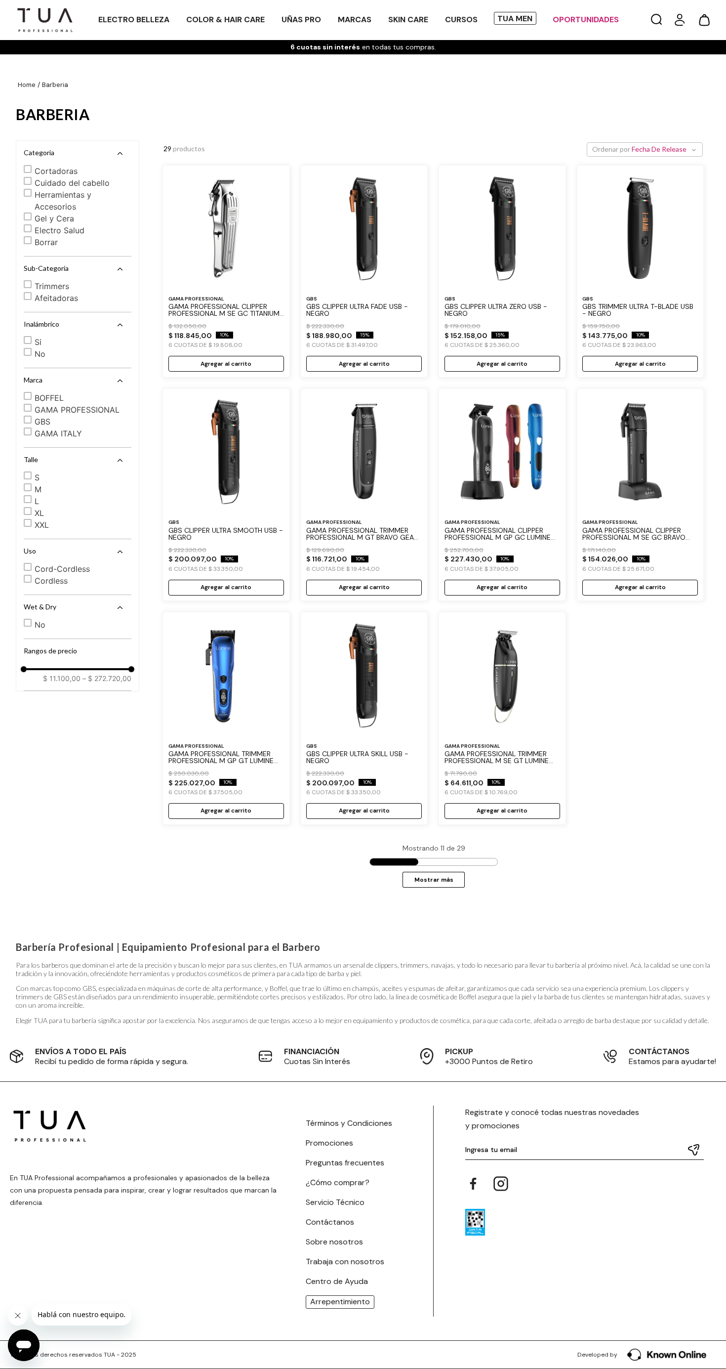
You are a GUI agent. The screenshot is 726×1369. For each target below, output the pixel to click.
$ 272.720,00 (106, 679)
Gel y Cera (54, 218)
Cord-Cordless (62, 569)
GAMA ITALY (58, 433)
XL (39, 513)
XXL (42, 525)
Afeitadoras (56, 298)
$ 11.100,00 (62, 679)
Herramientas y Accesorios (63, 201)
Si (38, 342)
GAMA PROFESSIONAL (77, 410)
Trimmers (52, 286)
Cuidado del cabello (72, 183)
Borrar (46, 242)
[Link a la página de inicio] (27, 85)
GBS (42, 422)
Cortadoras (56, 171)
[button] (656, 20)
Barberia (55, 85)
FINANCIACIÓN (311, 1051)
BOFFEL (49, 398)
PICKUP (459, 1051)
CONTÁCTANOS (659, 1051)
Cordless (51, 581)
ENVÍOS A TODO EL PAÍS (80, 1051)
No (40, 354)
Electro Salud (59, 230)
